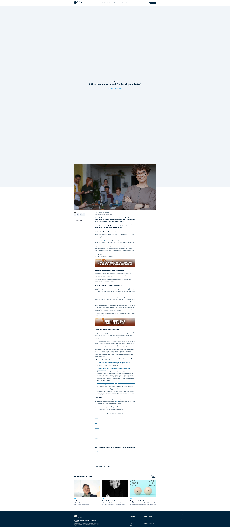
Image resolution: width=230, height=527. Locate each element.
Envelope (97, 461)
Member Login (146, 519)
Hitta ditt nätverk (105, 2)
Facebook (97, 428)
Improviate (117, 401)
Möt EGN (127, 2)
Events (123, 2)
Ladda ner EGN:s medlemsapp (149, 523)
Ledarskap (119, 88)
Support (145, 521)
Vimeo (96, 443)
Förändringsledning (112, 88)
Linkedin (96, 418)
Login (147, 2)
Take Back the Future (79, 501)
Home (96, 423)
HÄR (113, 407)
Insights (119, 2)
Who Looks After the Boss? (108, 501)
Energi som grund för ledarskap (137, 501)
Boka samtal (153, 2)
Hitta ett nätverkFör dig (78, 220)
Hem (96, 212)
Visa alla (153, 476)
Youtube (96, 433)
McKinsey (106, 240)
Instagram (97, 438)
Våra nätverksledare (113, 2)
